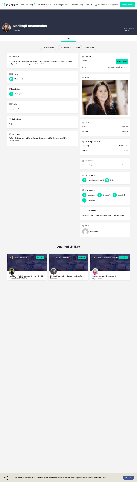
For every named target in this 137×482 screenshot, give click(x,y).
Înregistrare (114, 5)
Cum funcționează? (61, 5)
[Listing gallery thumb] (105, 97)
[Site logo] (10, 4)
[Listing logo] (6, 27)
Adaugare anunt (127, 5)
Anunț (68, 38)
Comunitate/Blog (77, 5)
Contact (89, 5)
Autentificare (102, 5)
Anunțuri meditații (27, 5)
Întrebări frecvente (44, 5)
